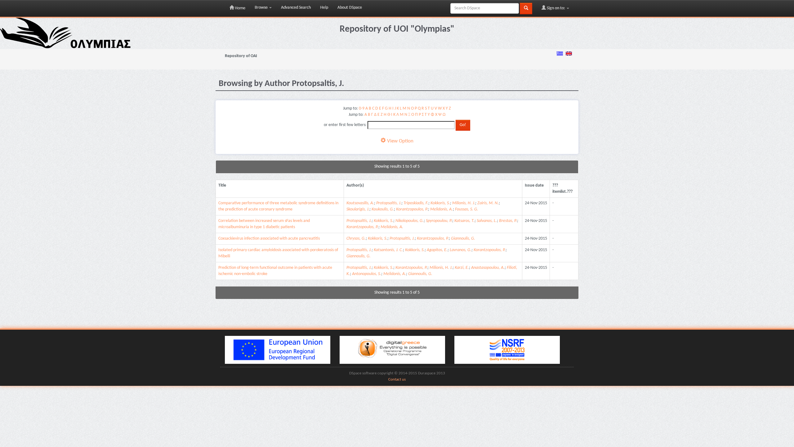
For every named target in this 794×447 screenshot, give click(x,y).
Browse (262, 7)
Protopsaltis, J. (388, 203)
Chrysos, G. (356, 238)
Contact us (397, 380)
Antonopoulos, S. (366, 274)
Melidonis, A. (441, 209)
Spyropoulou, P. (439, 221)
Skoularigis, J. (357, 209)
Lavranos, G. (460, 250)
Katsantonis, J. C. (388, 250)
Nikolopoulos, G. (409, 221)
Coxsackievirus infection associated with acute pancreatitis (269, 238)
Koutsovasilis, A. (360, 203)
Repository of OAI (241, 56)
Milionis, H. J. (463, 203)
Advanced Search (296, 7)
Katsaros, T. (464, 221)
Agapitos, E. (437, 250)
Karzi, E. (462, 267)
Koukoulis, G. (383, 209)
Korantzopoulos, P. (412, 209)
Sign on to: (556, 8)
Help (324, 7)
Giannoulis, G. (463, 238)
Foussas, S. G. (466, 209)
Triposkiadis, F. (416, 203)
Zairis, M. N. (488, 203)
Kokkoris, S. (440, 203)
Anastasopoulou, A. (488, 267)
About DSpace (349, 7)
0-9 (361, 108)
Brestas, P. (508, 221)
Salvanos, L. (487, 221)
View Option (399, 141)
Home (239, 8)
